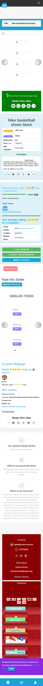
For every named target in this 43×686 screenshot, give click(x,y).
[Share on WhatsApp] (18, 106)
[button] (5, 62)
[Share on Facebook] (13, 106)
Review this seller (13, 284)
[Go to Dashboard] (35, 682)
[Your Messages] (21, 682)
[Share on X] (23, 106)
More (16, 314)
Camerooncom (8, 212)
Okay (11, 669)
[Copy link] (34, 106)
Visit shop (17, 212)
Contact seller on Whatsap (22, 255)
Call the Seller (22, 249)
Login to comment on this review (14, 406)
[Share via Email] (28, 106)
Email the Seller (22, 260)
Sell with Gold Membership (21, 571)
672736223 (23, 549)
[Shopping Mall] (8, 682)
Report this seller (10, 269)
